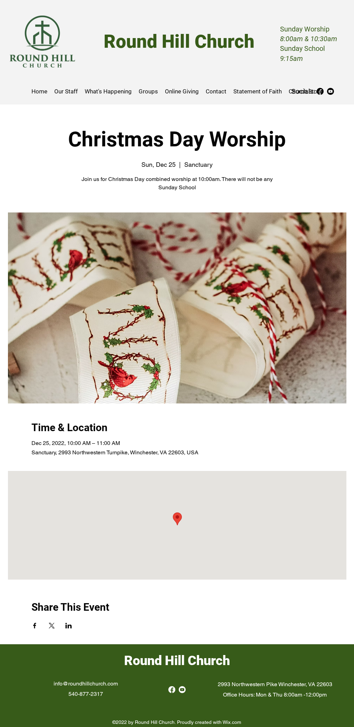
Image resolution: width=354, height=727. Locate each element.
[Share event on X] (51, 625)
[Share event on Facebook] (34, 625)
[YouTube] (330, 91)
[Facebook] (320, 91)
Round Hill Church (177, 660)
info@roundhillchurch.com (86, 683)
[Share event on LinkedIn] (68, 625)
